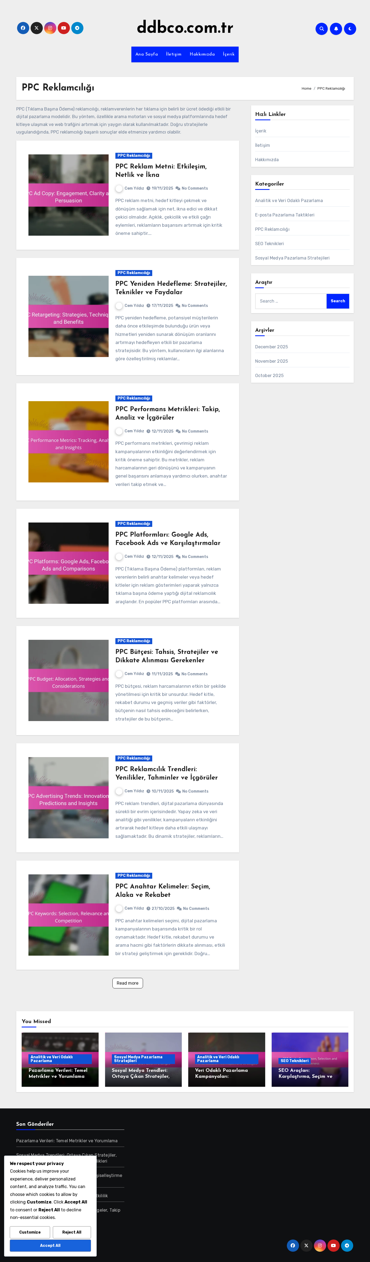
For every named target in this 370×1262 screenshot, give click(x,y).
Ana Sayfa (146, 54)
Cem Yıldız (134, 188)
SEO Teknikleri (269, 243)
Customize (30, 1232)
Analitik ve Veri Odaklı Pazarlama (289, 200)
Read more (127, 983)
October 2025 (269, 375)
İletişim (173, 54)
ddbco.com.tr (185, 29)
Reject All (71, 1232)
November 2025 (271, 361)
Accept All (50, 1245)
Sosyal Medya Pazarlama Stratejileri (292, 258)
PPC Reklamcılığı (134, 155)
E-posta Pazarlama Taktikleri (285, 215)
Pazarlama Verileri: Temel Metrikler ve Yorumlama (67, 1140)
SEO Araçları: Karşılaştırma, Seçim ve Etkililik (305, 1076)
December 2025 (271, 346)
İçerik (229, 54)
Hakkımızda (202, 54)
